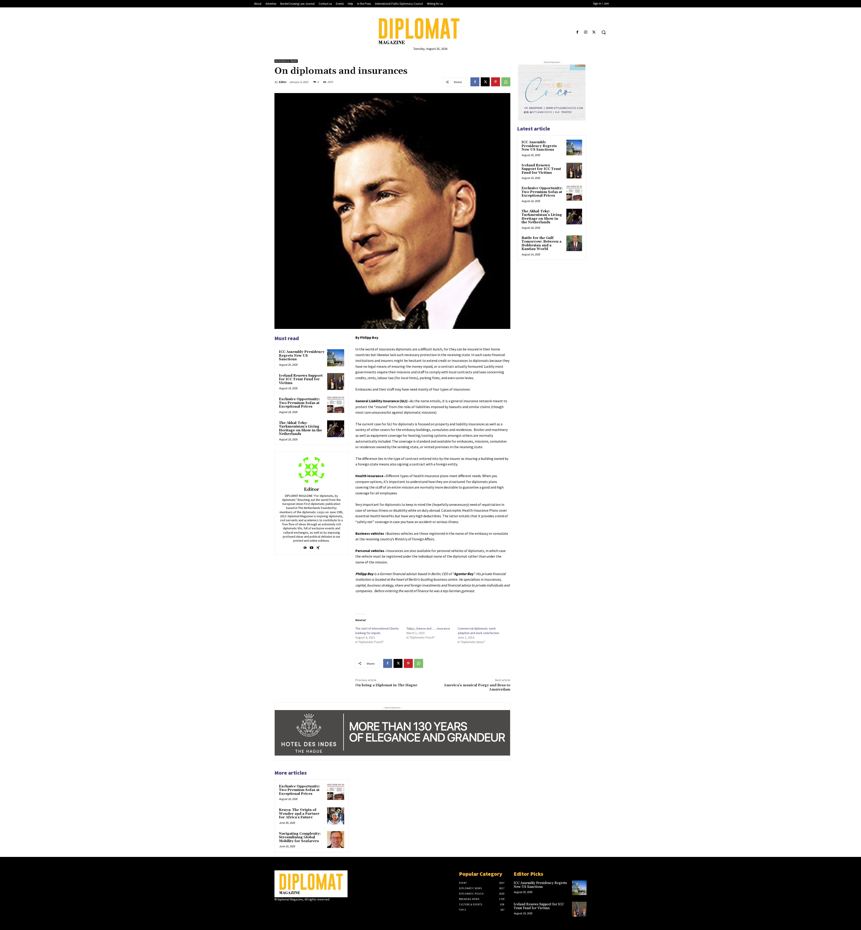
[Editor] (311, 469)
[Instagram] (586, 32)
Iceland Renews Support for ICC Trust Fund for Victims (301, 379)
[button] (603, 32)
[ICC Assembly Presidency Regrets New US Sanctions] (335, 357)
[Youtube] (311, 546)
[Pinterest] (495, 81)
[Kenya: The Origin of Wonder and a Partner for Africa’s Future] (335, 815)
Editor (282, 82)
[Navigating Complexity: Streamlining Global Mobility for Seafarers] (335, 839)
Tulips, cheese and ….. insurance (428, 628)
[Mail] (305, 546)
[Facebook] (577, 32)
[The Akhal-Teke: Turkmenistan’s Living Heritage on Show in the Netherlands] (335, 428)
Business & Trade (286, 61)
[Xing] (318, 546)
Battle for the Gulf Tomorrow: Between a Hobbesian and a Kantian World (541, 243)
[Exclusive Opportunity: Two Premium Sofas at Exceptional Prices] (335, 405)
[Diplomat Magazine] (430, 31)
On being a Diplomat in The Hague (386, 685)
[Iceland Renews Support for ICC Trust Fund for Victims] (335, 381)
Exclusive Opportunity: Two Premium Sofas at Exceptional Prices (299, 403)
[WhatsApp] (505, 81)
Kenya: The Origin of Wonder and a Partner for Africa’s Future (299, 813)
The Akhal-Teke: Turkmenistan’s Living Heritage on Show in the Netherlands (300, 428)
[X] (594, 32)
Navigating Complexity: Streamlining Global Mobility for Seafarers (300, 837)
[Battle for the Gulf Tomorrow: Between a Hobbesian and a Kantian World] (574, 243)
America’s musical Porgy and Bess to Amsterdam (477, 687)
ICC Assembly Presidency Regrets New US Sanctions (301, 355)
